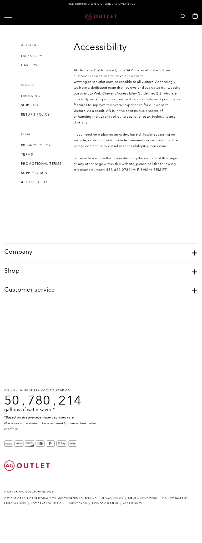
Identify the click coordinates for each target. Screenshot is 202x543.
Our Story (31, 56)
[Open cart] (195, 16)
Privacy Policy (36, 145)
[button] (8, 16)
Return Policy (35, 114)
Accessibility (34, 182)
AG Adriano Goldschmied (26, 491)
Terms (27, 154)
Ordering (30, 96)
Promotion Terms (105, 503)
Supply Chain (34, 173)
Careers (29, 65)
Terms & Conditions (143, 498)
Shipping (29, 105)
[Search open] (182, 16)
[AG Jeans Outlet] (101, 16)
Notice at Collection (47, 503)
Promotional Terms (41, 164)
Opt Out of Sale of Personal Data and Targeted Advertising (50, 498)
